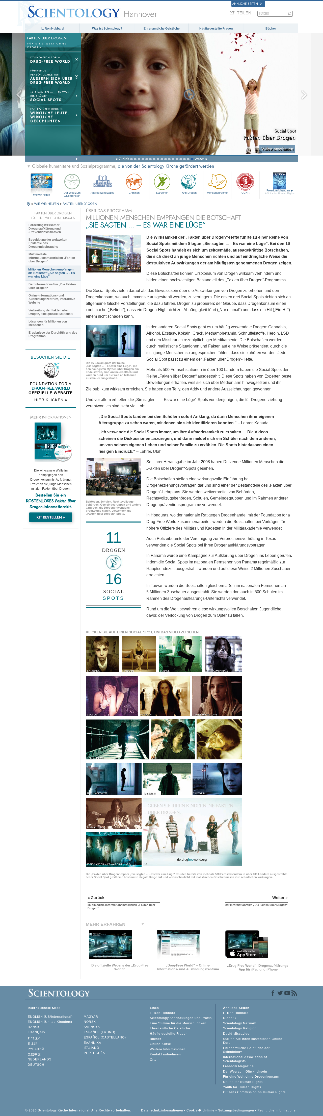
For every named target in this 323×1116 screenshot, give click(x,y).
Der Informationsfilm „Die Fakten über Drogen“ (52, 286)
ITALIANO (91, 1048)
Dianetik (229, 1018)
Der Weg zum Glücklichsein (72, 194)
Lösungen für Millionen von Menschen (48, 323)
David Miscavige (236, 1033)
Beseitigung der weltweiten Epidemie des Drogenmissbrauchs (48, 243)
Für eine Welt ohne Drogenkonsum (251, 1076)
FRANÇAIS (36, 1032)
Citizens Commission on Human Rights (254, 1092)
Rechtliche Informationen (277, 1110)
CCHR (245, 192)
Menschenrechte (217, 192)
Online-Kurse (160, 1044)
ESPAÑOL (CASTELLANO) (105, 1037)
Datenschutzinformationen (162, 1110)
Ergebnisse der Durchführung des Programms (53, 334)
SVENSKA (92, 1027)
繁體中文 (34, 1054)
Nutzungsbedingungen (236, 1110)
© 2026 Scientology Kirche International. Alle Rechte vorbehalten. (78, 1110)
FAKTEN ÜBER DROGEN (80, 203)
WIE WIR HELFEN (47, 203)
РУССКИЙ (36, 1049)
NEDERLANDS (39, 1059)
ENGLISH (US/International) (50, 1017)
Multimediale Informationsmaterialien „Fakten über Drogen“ (52, 258)
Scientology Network (239, 1023)
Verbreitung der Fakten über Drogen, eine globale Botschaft (51, 312)
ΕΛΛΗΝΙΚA (92, 1043)
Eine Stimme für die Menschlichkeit (178, 1023)
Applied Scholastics (102, 192)
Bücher (270, 28)
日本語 (33, 1044)
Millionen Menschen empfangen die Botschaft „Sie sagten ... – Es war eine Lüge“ (51, 273)
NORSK (90, 1022)
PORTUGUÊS (94, 1053)
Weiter (199, 158)
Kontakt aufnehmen (165, 1054)
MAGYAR (91, 1017)
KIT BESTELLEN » (51, 517)
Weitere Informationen (167, 1049)
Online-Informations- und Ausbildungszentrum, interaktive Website (52, 299)
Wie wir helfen (41, 194)
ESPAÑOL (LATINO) (99, 1032)
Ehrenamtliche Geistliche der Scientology (246, 1050)
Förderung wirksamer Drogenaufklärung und (45, 228)
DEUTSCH (36, 1065)
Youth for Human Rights (242, 1087)
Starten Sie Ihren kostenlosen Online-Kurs (253, 1041)
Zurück (124, 158)
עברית (34, 1038)
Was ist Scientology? (107, 28)
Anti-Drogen (189, 192)
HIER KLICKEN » (50, 400)
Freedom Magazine (279, 192)
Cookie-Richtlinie (200, 1110)
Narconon (162, 192)
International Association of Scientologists (245, 1059)
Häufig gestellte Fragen (216, 28)
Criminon (134, 192)
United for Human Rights (243, 1082)
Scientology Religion (240, 1028)
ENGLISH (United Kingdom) (50, 1022)
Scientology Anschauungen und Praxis (181, 1018)
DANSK (34, 1027)
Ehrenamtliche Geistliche (162, 28)
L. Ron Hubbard (52, 28)
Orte (153, 1059)
